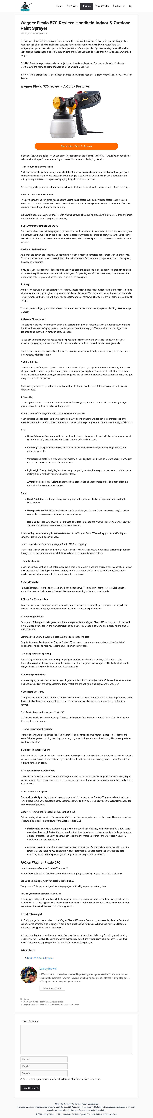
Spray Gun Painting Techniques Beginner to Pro (43, 1002)
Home (59, 6)
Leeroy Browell (48, 968)
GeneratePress (111, 1114)
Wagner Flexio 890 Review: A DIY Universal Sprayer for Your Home (51, 1005)
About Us (59, 1104)
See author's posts (52, 988)
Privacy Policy (81, 1104)
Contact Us (69, 1104)
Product (117, 6)
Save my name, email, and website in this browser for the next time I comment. (62, 1079)
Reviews (87, 6)
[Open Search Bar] (130, 6)
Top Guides (72, 6)
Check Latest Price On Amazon (76, 146)
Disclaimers (93, 1104)
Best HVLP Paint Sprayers (40, 958)
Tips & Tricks (102, 6)
